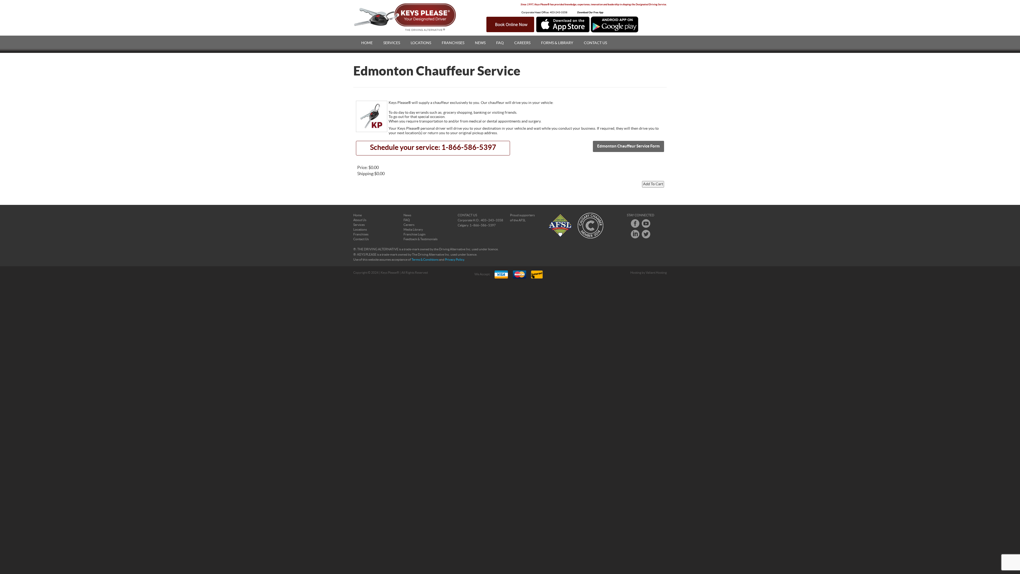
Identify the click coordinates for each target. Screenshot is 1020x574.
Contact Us (595, 43)
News (480, 43)
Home (367, 43)
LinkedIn (635, 234)
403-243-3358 (558, 12)
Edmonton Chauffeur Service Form (628, 146)
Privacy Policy (454, 259)
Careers (522, 43)
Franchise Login (414, 234)
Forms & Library (557, 43)
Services (391, 43)
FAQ (500, 43)
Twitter (646, 234)
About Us (359, 220)
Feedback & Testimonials (420, 239)
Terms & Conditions (425, 259)
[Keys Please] (405, 17)
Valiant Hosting (656, 272)
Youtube (646, 223)
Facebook (635, 223)
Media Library (413, 229)
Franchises (453, 43)
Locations (421, 43)
